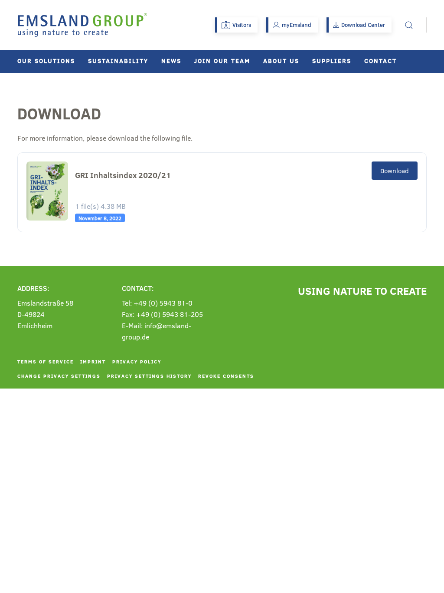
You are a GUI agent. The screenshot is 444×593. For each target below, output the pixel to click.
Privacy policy (136, 361)
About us (281, 60)
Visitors (241, 25)
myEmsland (296, 25)
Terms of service (45, 361)
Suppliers (331, 60)
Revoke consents (226, 375)
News (171, 60)
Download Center (363, 25)
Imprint (93, 361)
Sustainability (118, 60)
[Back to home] (82, 25)
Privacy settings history (149, 375)
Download (394, 170)
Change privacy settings (59, 375)
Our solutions (46, 60)
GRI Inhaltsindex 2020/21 (123, 175)
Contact (380, 60)
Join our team (222, 60)
